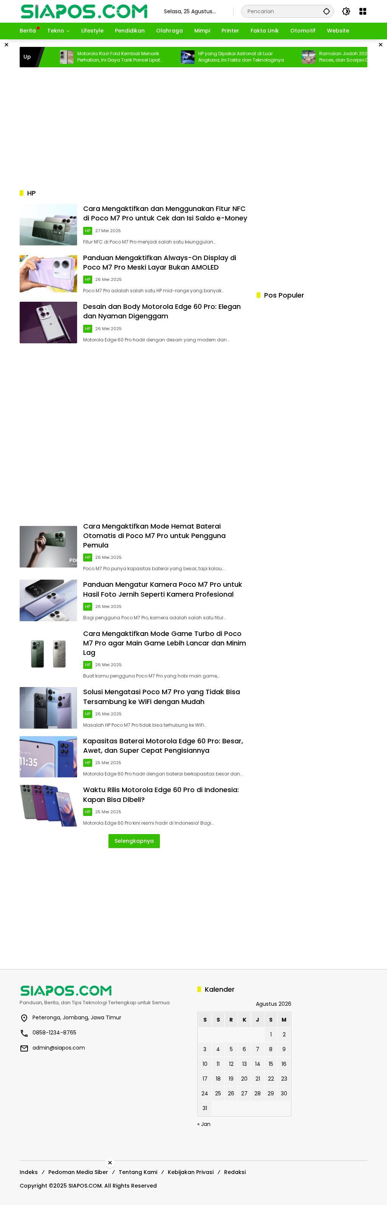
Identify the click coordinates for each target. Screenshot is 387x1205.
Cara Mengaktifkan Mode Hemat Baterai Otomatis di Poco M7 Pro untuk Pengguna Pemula (154, 535)
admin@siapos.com (59, 1047)
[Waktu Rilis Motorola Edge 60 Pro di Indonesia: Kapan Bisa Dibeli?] (48, 806)
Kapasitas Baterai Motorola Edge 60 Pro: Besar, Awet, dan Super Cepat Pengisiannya (163, 745)
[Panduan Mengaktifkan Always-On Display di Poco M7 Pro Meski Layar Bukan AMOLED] (48, 274)
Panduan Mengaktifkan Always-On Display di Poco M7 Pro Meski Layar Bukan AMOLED (159, 262)
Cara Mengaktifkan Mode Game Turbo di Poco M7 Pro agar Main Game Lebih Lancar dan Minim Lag (164, 643)
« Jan (204, 1124)
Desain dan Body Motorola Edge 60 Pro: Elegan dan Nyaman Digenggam (162, 311)
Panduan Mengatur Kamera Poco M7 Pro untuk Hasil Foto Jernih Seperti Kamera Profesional (162, 589)
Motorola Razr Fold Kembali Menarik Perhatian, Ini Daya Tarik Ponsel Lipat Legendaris (102, 57)
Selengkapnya (134, 841)
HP (87, 231)
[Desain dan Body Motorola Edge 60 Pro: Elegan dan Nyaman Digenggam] (48, 322)
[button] (326, 11)
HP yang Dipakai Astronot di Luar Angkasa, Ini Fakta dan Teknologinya (225, 57)
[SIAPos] (84, 11)
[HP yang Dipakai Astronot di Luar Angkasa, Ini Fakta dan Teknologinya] (171, 57)
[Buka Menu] (362, 11)
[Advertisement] (193, 128)
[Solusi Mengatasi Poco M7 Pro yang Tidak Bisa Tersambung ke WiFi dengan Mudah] (48, 708)
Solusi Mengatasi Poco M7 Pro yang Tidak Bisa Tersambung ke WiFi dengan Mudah (161, 696)
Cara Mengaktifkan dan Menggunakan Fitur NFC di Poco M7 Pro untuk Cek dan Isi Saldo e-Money (165, 213)
